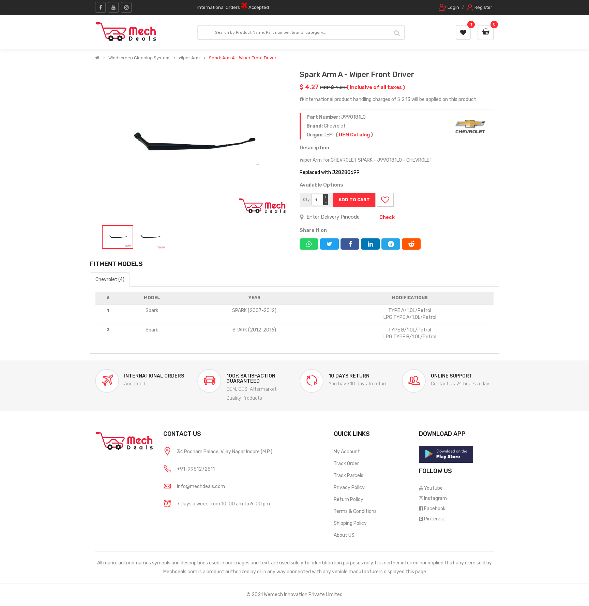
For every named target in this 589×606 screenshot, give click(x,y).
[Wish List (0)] (463, 32)
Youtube (433, 488)
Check (387, 217)
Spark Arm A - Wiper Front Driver (242, 58)
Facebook (434, 509)
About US (344, 535)
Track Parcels (348, 475)
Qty (306, 199)
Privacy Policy (349, 487)
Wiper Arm (189, 58)
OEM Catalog (354, 135)
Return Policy (348, 499)
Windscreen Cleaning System (138, 58)
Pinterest (434, 519)
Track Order (346, 464)
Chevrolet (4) (109, 279)
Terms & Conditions (355, 511)
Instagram (435, 498)
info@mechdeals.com (201, 486)
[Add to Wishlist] (385, 200)
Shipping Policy (350, 523)
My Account (347, 452)
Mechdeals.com (180, 572)
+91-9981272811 (196, 469)
